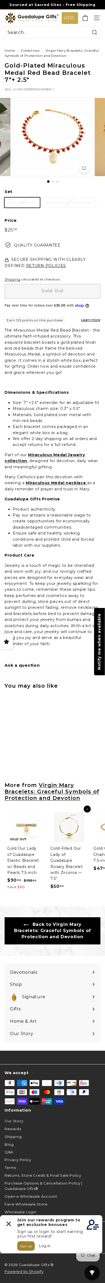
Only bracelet (22, 202)
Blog (9, 1144)
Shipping (12, 279)
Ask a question (22, 665)
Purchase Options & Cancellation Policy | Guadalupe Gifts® (43, 1186)
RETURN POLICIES (46, 265)
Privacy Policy (18, 1160)
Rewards (13, 1129)
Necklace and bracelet (69, 202)
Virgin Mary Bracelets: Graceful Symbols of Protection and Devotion (52, 791)
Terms (10, 1167)
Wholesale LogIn (21, 1212)
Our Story (14, 1121)
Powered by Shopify (24, 1271)
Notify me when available (99, 641)
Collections (30, 50)
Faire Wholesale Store (26, 1204)
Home (10, 50)
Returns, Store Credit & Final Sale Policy (43, 1175)
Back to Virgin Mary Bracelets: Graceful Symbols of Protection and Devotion (52, 930)
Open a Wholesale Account (31, 1196)
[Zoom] (84, 168)
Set (8, 191)
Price (11, 220)
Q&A (9, 1152)
